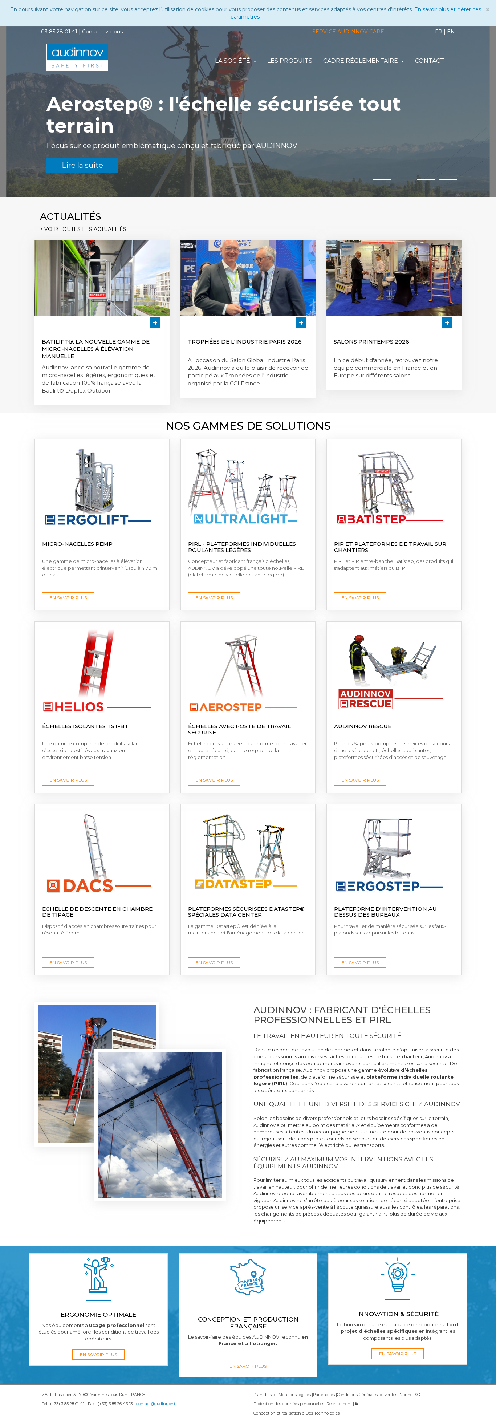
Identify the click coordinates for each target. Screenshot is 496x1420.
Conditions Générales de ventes (367, 1394)
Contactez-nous (102, 31)
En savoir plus (68, 597)
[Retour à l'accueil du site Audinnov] (92, 57)
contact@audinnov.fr (156, 1403)
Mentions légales (295, 1394)
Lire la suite (58, 143)
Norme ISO (410, 1394)
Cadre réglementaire (361, 60)
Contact (429, 60)
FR (438, 31)
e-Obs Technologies (321, 1413)
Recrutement (339, 1403)
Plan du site (265, 1394)
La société (233, 60)
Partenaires (324, 1394)
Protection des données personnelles (289, 1403)
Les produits (289, 60)
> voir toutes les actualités (83, 229)
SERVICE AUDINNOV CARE (348, 31)
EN (451, 31)
